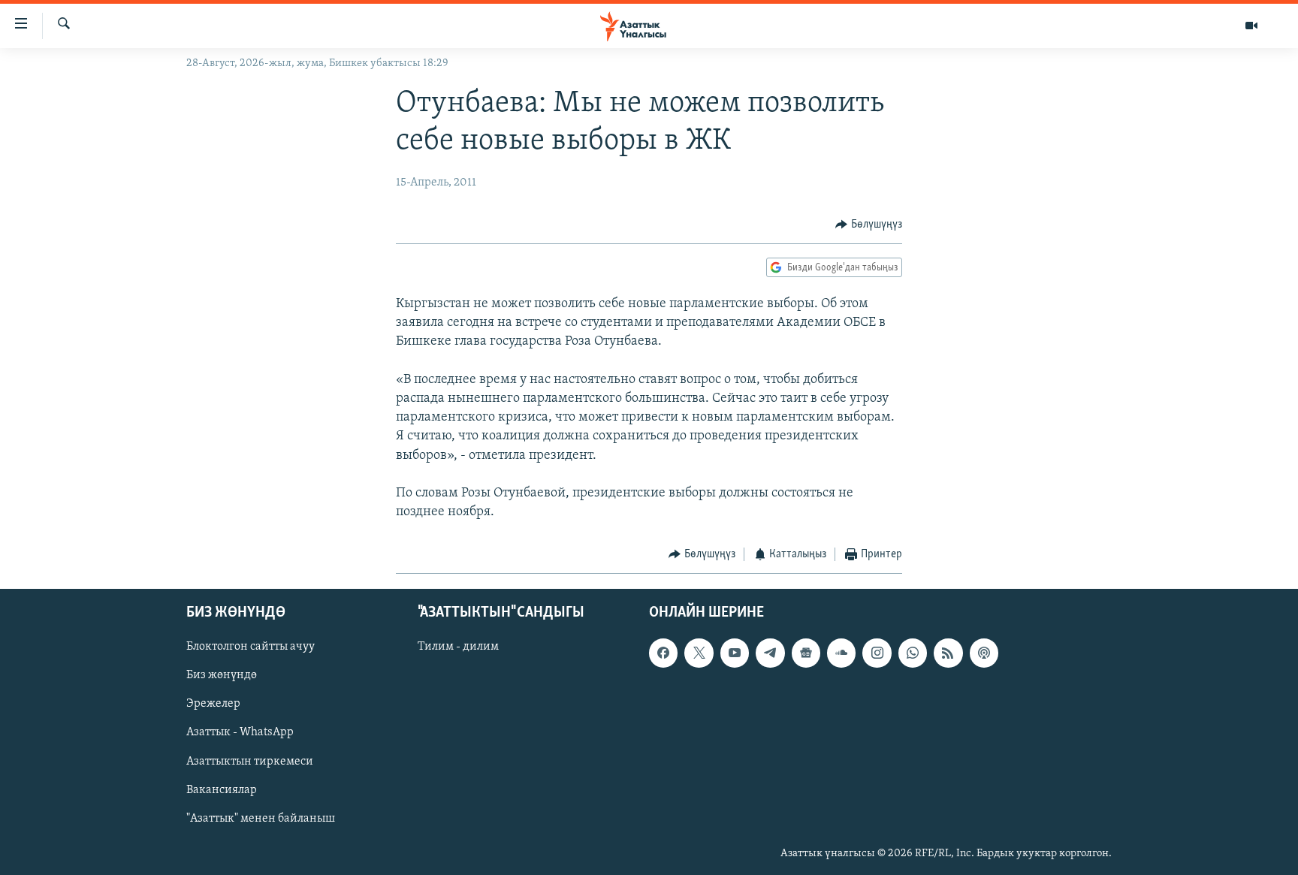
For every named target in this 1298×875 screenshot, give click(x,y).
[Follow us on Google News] (806, 652)
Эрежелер (213, 704)
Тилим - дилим (458, 647)
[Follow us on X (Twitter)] (698, 652)
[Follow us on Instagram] (876, 652)
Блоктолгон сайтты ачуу (250, 647)
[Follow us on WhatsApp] (912, 652)
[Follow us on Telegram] (770, 652)
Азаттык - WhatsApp (240, 732)
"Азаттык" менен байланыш (260, 818)
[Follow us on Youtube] (734, 652)
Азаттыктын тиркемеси (249, 761)
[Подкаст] (984, 652)
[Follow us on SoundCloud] (841, 652)
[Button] (868, 224)
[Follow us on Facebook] (663, 652)
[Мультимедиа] (1251, 25)
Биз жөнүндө (221, 675)
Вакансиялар (221, 789)
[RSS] (948, 652)
